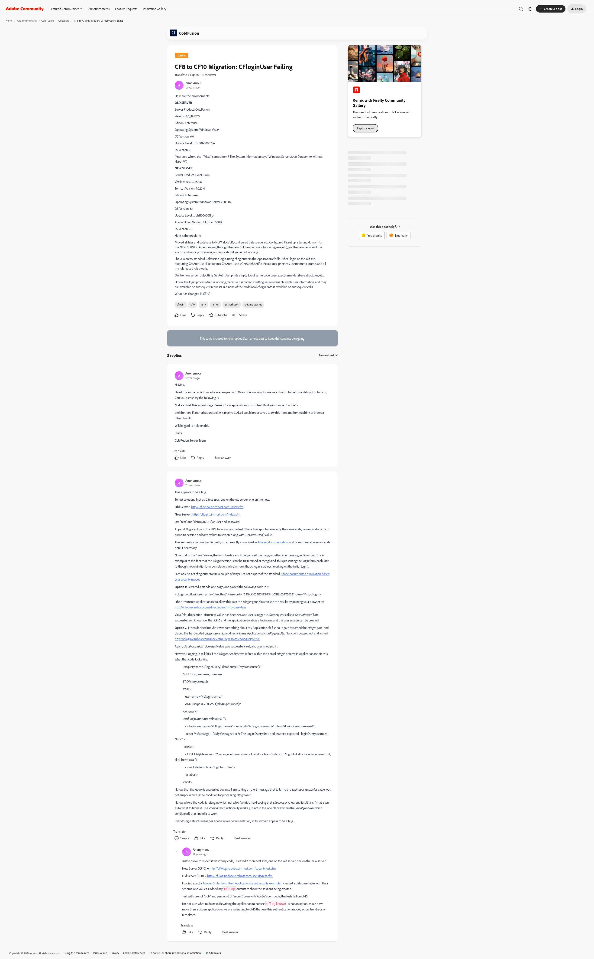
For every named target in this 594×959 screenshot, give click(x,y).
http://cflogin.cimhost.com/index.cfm (216, 514)
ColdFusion (47, 20)
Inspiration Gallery (154, 9)
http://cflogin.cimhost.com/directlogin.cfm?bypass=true (210, 607)
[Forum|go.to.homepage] (25, 9)
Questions (64, 20)
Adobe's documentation (273, 542)
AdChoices (215, 953)
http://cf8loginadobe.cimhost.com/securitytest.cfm (240, 876)
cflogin (180, 304)
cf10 (192, 304)
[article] (252, 416)
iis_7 (203, 304)
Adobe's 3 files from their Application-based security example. (242, 883)
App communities (27, 20)
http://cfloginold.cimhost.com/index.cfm (217, 507)
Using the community (76, 953)
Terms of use (100, 953)
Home (9, 20)
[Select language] (530, 9)
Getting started (253, 304)
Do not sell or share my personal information (175, 953)
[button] (550, 9)
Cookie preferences (134, 953)
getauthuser (232, 304)
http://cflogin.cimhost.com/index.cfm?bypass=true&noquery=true (217, 639)
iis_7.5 (215, 304)
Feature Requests (126, 9)
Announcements (99, 9)
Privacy (115, 953)
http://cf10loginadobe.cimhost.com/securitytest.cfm (243, 868)
